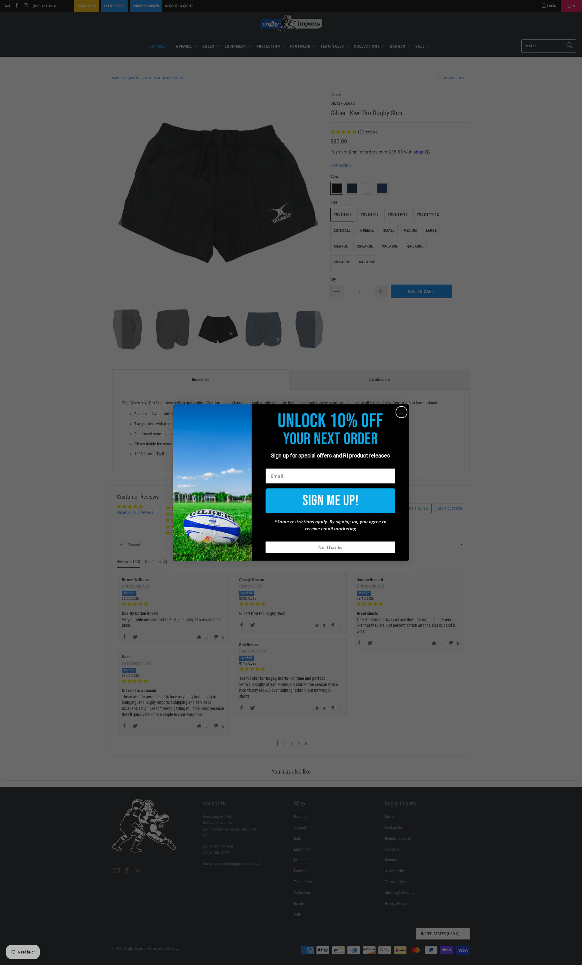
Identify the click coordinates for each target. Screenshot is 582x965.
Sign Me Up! (331, 500)
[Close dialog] (401, 412)
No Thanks (330, 547)
